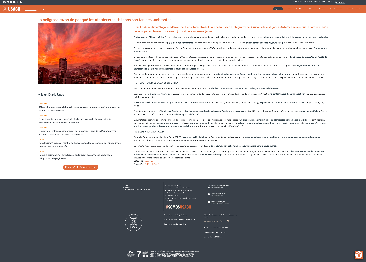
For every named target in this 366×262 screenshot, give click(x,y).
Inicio (126, 185)
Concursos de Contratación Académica (179, 190)
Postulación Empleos (174, 185)
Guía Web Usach (172, 196)
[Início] (12, 9)
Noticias (127, 187)
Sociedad (148, 160)
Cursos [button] (289, 9)
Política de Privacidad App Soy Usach (137, 190)
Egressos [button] (317, 2)
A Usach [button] (311, 9)
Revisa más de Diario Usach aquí (80, 167)
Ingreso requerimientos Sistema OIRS (216, 221)
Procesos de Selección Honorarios (178, 188)
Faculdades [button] (300, 9)
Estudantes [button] (297, 2)
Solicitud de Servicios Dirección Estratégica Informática (181, 199)
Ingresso (278, 9)
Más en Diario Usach (51, 95)
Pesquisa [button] (322, 9)
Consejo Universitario (354, 9)
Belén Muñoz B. (152, 164)
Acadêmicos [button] (307, 2)
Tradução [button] (341, 2)
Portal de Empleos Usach (175, 193)
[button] (360, 256)
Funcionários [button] (327, 2)
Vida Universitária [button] (336, 9)
